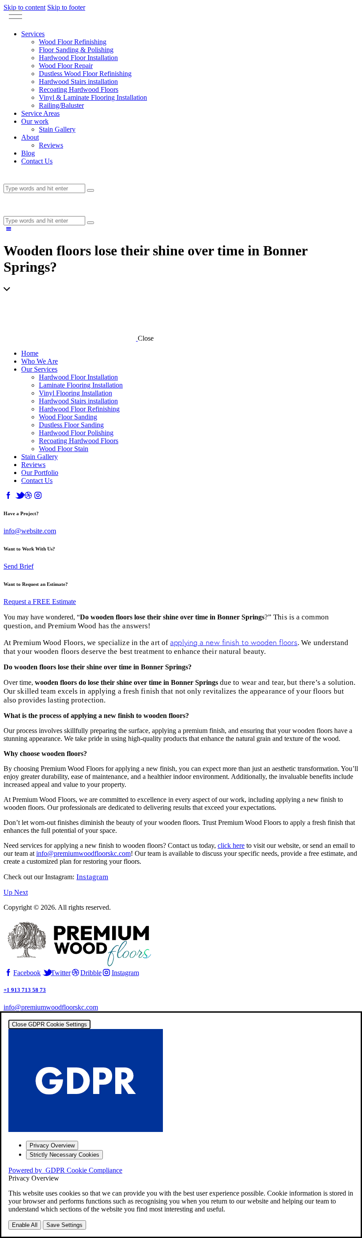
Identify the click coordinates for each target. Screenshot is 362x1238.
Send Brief (19, 566)
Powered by (65, 1170)
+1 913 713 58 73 (25, 990)
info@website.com (30, 531)
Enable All (25, 1225)
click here (231, 845)
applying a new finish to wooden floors (234, 642)
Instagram (92, 877)
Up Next (16, 892)
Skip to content (24, 7)
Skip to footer (66, 7)
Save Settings (64, 1225)
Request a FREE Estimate (40, 601)
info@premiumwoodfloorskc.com (83, 853)
